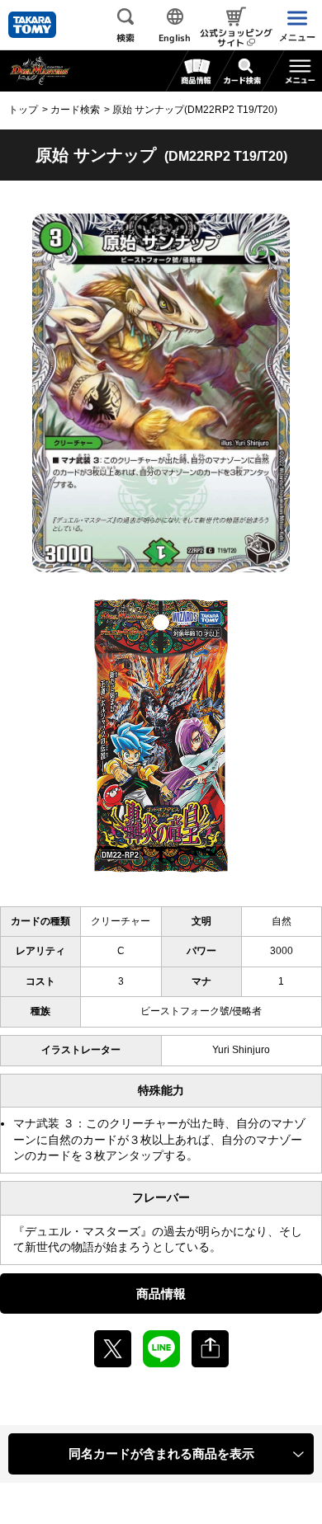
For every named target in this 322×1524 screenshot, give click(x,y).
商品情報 (161, 1293)
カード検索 (75, 109)
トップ (23, 109)
